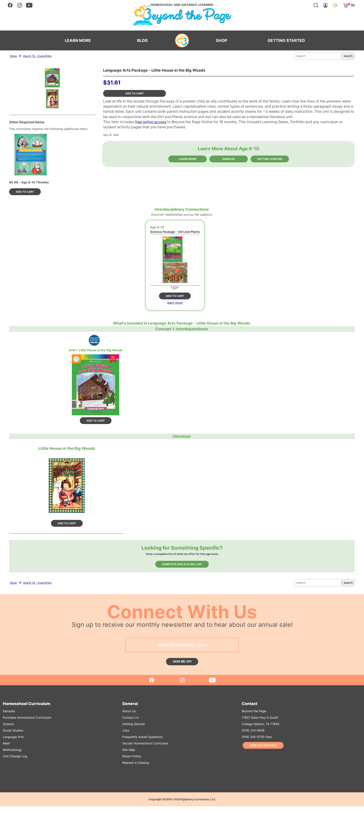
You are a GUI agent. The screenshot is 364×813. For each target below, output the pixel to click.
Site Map (128, 750)
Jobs (125, 730)
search (348, 56)
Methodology (12, 750)
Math (6, 743)
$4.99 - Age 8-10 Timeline (29, 182)
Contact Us (130, 717)
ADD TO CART (134, 93)
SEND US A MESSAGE (263, 745)
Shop (13, 56)
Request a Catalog (135, 762)
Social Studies (13, 730)
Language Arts (13, 737)
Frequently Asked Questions (142, 737)
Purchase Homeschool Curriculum (27, 717)
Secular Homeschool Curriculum (145, 743)
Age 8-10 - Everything (37, 56)
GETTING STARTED (286, 40)
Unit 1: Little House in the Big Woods (95, 350)
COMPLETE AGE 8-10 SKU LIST (182, 564)
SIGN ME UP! (182, 661)
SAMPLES (228, 158)
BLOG (142, 40)
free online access (150, 122)
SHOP (221, 40)
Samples (9, 711)
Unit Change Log (15, 756)
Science (8, 724)
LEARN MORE (78, 40)
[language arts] (94, 340)
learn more (175, 302)
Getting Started (133, 724)
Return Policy (131, 756)
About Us (129, 711)
